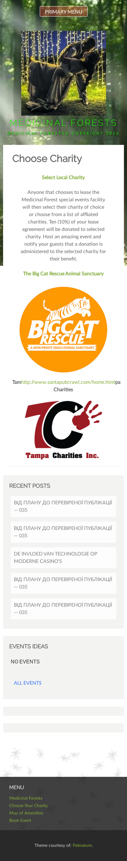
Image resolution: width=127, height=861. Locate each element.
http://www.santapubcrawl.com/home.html (68, 382)
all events (28, 683)
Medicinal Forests (63, 123)
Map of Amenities (26, 813)
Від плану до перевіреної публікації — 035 (63, 506)
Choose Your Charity (28, 806)
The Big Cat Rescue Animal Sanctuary (63, 273)
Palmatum (82, 845)
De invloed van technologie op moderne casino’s (55, 557)
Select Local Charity (63, 177)
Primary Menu (63, 12)
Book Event (20, 820)
